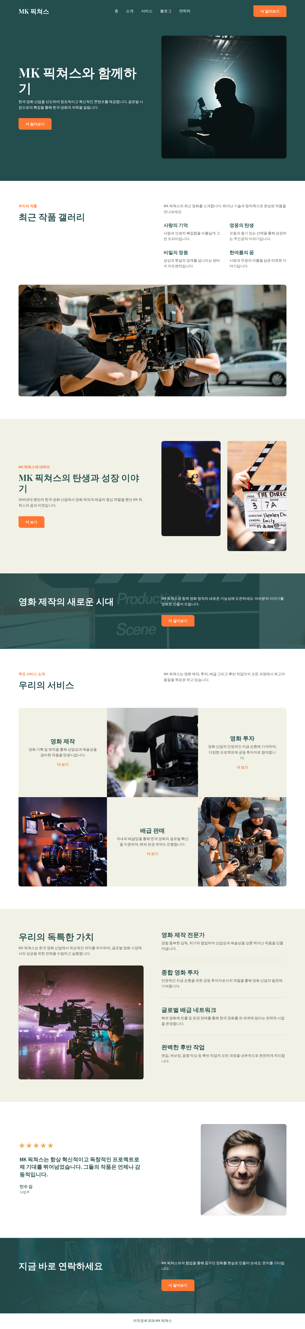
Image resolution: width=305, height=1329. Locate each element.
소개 (130, 11)
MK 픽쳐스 (34, 11)
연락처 (184, 11)
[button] (269, 11)
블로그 (165, 11)
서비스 (146, 11)
